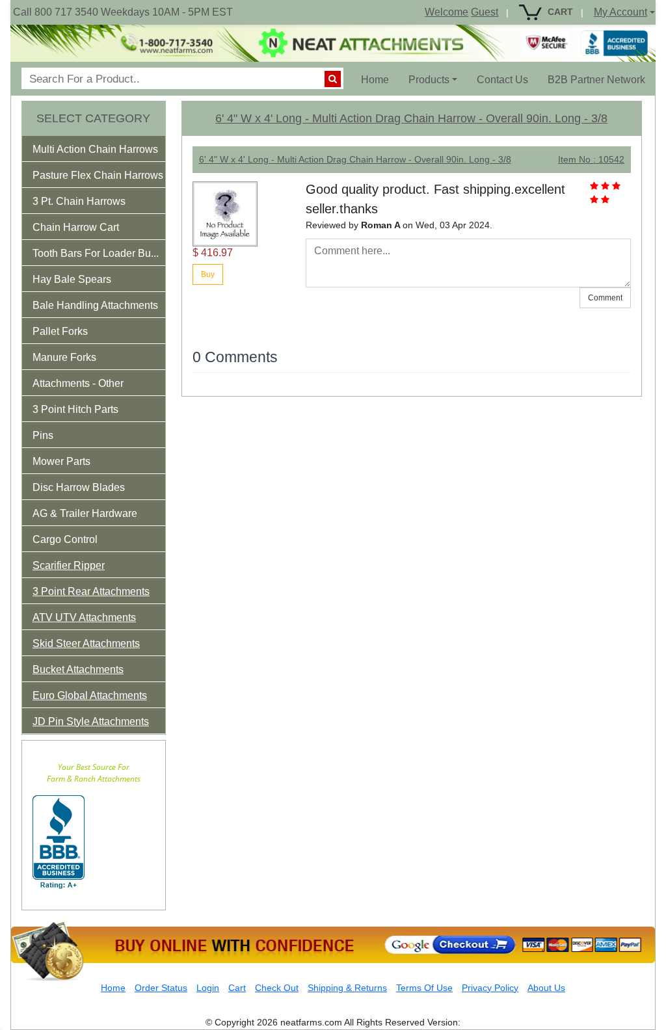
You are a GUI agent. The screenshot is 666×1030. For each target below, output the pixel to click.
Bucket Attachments (78, 669)
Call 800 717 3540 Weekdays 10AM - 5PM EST (123, 12)
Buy (208, 274)
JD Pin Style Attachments (91, 721)
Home (380, 79)
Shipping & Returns (347, 988)
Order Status (161, 988)
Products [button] (428, 79)
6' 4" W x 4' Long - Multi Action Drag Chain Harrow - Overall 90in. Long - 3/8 (411, 118)
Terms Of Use (424, 988)
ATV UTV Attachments (84, 617)
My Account (620, 12)
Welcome (446, 12)
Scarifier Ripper (69, 565)
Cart (237, 988)
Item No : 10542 (591, 159)
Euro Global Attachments (90, 695)
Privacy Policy (490, 988)
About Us (546, 988)
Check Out (277, 988)
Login (207, 988)
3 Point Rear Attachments (91, 591)
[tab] (93, 149)
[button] (104, 151)
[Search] (333, 79)
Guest (484, 12)
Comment (605, 297)
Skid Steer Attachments (86, 643)
